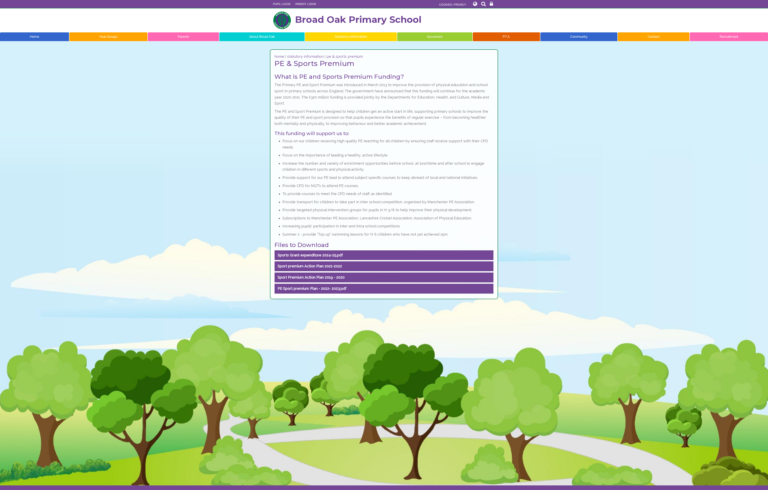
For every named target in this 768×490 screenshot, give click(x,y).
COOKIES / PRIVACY (452, 4)
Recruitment (729, 37)
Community (579, 37)
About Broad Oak (262, 37)
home (279, 56)
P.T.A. (506, 37)
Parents (183, 37)
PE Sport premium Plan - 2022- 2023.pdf (312, 288)
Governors (435, 37)
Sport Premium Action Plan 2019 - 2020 (311, 277)
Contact (654, 37)
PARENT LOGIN (305, 4)
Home (34, 37)
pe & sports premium (345, 56)
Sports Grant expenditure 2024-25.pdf (310, 255)
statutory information (305, 56)
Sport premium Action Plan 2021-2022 (310, 266)
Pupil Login (281, 4)
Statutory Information (351, 37)
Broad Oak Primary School (358, 19)
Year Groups (108, 37)
